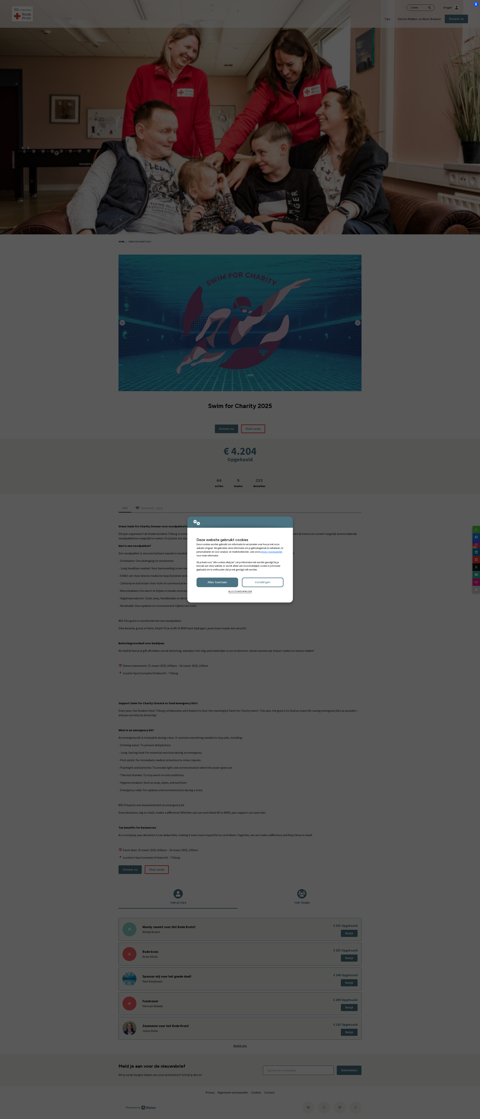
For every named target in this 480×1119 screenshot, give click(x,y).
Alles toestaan (217, 582)
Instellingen (262, 582)
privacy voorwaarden (271, 551)
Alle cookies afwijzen (240, 591)
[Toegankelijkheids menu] (476, 4)
